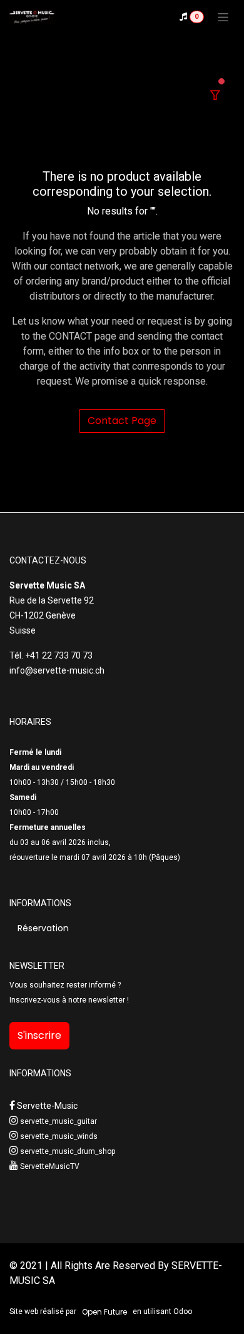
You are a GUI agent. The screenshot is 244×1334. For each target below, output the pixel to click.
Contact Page (122, 420)
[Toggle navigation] (223, 17)
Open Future (104, 1311)
